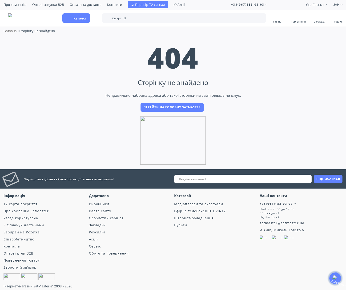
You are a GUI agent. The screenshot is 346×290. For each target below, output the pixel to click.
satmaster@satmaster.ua (282, 223)
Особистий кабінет (106, 218)
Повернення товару (22, 260)
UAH (336, 4)
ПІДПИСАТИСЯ (328, 179)
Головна (10, 31)
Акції (181, 4)
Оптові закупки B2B (48, 4)
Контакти (114, 4)
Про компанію (15, 4)
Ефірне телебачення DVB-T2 (200, 211)
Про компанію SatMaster (26, 211)
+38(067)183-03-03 (248, 5)
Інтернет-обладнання (194, 218)
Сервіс (95, 246)
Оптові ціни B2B (18, 253)
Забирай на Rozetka (22, 232)
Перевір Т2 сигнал (149, 4)
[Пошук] (259, 18)
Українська (315, 4)
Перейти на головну (172, 107)
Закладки (97, 225)
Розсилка (97, 232)
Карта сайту (100, 211)
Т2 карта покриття (20, 204)
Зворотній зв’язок (20, 267)
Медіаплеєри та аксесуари (198, 204)
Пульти (180, 225)
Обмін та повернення (109, 253)
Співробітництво (19, 239)
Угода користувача (21, 218)
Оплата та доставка (85, 4)
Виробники (99, 204)
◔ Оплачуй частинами (24, 225)
